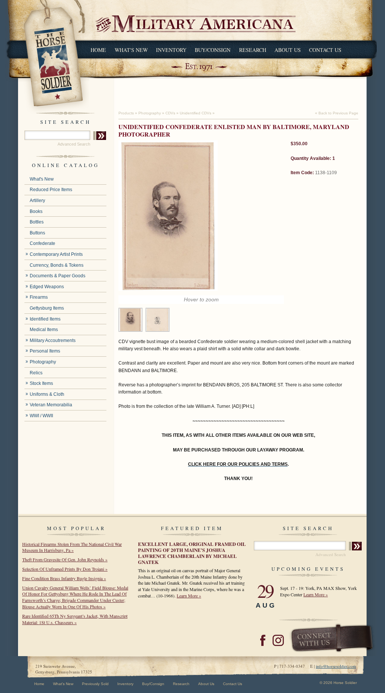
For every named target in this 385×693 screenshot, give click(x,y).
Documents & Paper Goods (57, 275)
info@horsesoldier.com (336, 666)
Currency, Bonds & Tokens (56, 265)
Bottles (37, 222)
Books (36, 211)
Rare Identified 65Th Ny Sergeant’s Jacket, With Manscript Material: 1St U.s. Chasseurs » (74, 619)
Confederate (42, 243)
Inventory (171, 49)
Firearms (39, 297)
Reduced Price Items (51, 189)
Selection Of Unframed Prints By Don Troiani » (65, 569)
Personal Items (45, 351)
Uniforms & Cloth (47, 394)
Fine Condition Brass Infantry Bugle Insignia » (64, 578)
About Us (287, 49)
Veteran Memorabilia (51, 404)
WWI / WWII (41, 415)
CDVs (170, 113)
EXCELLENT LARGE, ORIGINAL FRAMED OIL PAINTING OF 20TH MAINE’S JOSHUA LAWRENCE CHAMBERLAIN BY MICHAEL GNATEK (192, 553)
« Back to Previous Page (336, 113)
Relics (36, 372)
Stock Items (41, 383)
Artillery (37, 200)
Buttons (37, 233)
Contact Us (325, 49)
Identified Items (45, 319)
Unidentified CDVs (195, 113)
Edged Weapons (47, 286)
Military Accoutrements (53, 340)
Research (252, 49)
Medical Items (44, 329)
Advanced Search (74, 144)
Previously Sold (95, 684)
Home (98, 49)
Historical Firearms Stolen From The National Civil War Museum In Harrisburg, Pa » (72, 547)
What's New (131, 49)
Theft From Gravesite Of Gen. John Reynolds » (65, 559)
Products (126, 113)
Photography (43, 362)
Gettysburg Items (47, 308)
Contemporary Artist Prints (56, 254)
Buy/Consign (212, 49)
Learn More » (189, 596)
